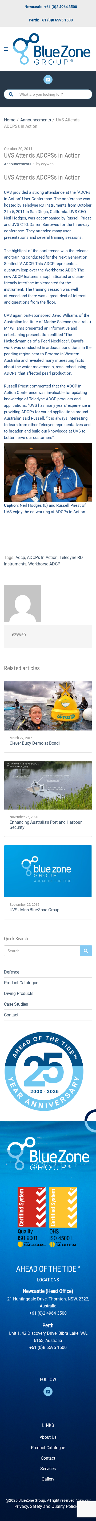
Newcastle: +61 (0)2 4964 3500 (51, 7)
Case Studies (16, 1004)
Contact (11, 1014)
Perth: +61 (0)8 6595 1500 (51, 20)
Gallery (48, 1479)
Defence (11, 972)
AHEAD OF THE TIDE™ (48, 1269)
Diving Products (18, 993)
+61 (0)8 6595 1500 (48, 1347)
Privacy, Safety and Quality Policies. (48, 1506)
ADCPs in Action (42, 557)
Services (48, 1468)
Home (9, 119)
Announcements (35, 119)
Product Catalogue (21, 982)
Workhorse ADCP (44, 563)
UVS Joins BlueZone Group (34, 909)
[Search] (86, 950)
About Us (48, 1437)
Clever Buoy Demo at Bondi (35, 743)
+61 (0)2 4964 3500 (48, 1313)
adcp (20, 557)
